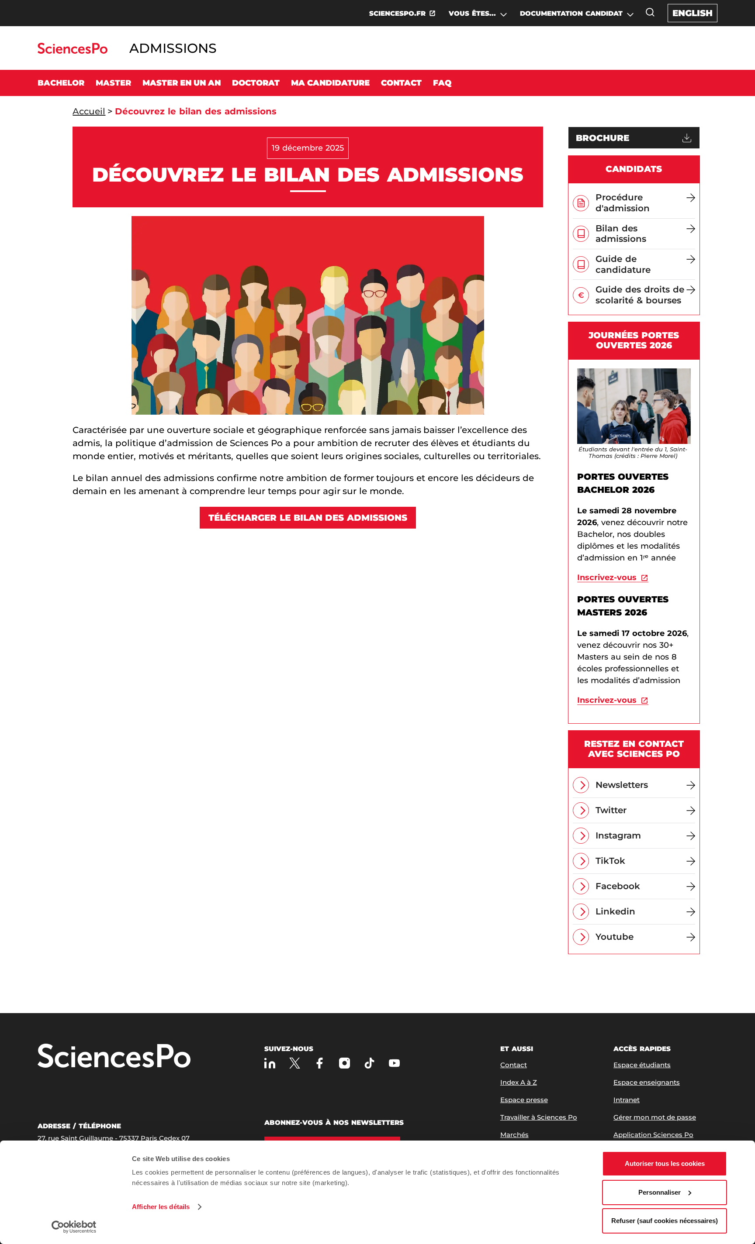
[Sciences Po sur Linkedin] (269, 1063)
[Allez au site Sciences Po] (72, 51)
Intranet (626, 1100)
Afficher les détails (161, 1206)
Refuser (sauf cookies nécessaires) (664, 1220)
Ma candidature (330, 83)
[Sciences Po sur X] (294, 1063)
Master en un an (181, 83)
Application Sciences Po (653, 1135)
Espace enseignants (646, 1082)
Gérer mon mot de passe (654, 1117)
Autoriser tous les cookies (665, 1163)
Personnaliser (659, 1192)
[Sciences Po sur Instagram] (344, 1063)
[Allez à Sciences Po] (114, 1056)
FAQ (442, 83)
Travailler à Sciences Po (538, 1117)
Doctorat (256, 83)
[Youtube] (394, 1063)
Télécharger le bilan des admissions (308, 517)
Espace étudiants (642, 1065)
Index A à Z (518, 1082)
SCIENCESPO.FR (397, 13)
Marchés (514, 1135)
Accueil (89, 111)
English (692, 13)
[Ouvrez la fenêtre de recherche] (650, 12)
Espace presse (524, 1100)
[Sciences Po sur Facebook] (319, 1063)
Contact (401, 83)
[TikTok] (369, 1063)
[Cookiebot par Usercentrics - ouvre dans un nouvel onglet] (74, 1227)
